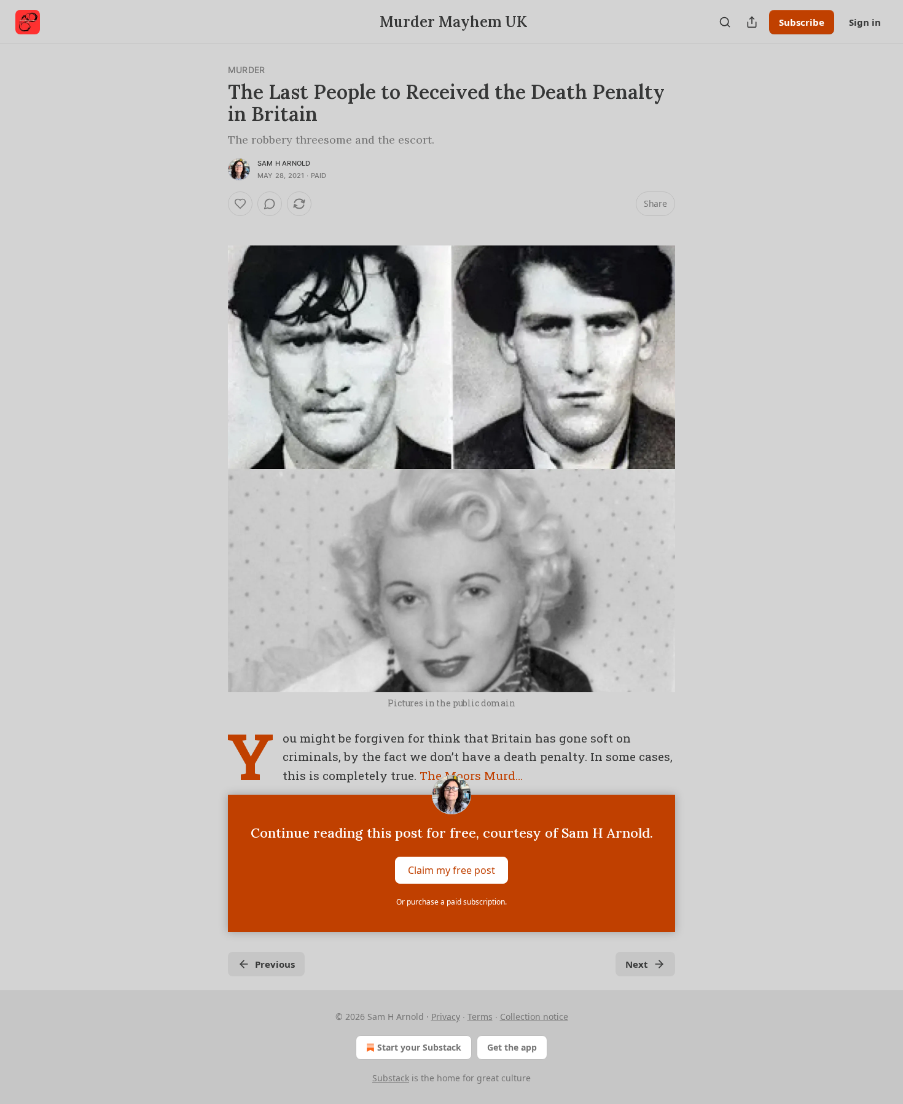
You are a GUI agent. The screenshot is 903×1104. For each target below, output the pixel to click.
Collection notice (534, 1016)
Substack (390, 1078)
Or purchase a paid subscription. (451, 902)
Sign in (865, 22)
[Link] (211, 226)
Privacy (445, 1016)
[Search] (725, 22)
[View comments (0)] (269, 203)
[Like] (240, 203)
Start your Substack (419, 1047)
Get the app (512, 1047)
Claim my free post (451, 870)
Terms (480, 1016)
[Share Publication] (752, 22)
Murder (246, 69)
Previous (275, 964)
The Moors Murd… (471, 775)
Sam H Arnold (283, 163)
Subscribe (801, 22)
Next (636, 964)
